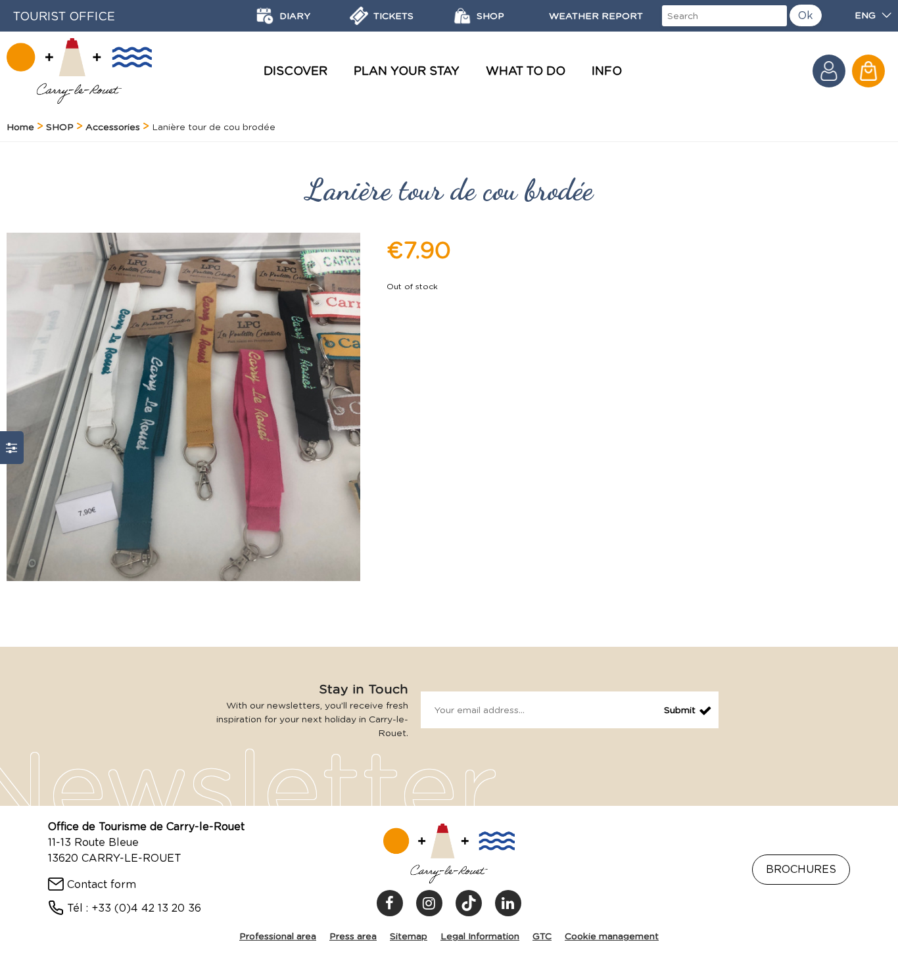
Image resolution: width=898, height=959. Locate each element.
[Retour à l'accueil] (79, 71)
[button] (868, 71)
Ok (805, 15)
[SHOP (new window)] (462, 16)
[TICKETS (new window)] (359, 16)
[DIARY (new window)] (265, 16)
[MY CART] (868, 71)
